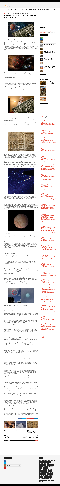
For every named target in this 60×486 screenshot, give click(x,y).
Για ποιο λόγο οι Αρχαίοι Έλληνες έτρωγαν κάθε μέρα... (47, 171)
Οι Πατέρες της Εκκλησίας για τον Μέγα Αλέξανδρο (47, 265)
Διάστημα (44, 466)
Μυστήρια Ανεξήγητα (9, 13)
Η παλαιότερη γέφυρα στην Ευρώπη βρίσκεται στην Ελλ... (48, 137)
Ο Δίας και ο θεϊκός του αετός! (45, 328)
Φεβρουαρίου (44, 337)
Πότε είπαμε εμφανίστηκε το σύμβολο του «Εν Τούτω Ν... (48, 320)
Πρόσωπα (45, 478)
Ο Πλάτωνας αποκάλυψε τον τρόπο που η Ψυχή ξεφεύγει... (47, 185)
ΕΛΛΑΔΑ (19, 9)
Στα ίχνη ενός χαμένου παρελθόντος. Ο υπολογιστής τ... (47, 204)
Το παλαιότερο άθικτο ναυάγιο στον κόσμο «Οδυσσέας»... (47, 152)
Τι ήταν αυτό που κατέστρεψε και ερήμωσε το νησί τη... (48, 290)
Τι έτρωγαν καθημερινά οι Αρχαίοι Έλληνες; (48, 306)
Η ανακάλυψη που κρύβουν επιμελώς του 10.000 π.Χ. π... (47, 300)
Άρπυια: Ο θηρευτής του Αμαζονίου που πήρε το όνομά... (48, 139)
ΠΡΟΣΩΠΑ (47, 9)
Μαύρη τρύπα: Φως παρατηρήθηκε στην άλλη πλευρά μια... (48, 167)
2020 (42, 338)
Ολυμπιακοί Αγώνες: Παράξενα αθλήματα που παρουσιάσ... (48, 220)
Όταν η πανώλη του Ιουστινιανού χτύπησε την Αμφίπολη (48, 206)
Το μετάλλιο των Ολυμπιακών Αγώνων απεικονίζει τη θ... (47, 274)
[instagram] (55, 1)
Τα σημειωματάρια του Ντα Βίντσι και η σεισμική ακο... (47, 246)
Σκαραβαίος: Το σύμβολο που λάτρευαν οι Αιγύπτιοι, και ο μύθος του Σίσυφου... (49, 67)
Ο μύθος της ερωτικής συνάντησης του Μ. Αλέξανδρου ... (47, 294)
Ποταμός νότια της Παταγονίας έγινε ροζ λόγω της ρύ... (48, 141)
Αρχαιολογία (46, 463)
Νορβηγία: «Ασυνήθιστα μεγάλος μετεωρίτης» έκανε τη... (48, 239)
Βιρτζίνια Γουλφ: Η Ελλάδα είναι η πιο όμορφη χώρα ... (48, 151)
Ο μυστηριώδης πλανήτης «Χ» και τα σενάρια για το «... (48, 242)
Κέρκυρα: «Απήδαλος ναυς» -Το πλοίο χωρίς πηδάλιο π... (48, 241)
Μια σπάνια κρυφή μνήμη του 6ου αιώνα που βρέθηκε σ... (48, 173)
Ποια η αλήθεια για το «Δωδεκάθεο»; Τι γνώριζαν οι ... (47, 305)
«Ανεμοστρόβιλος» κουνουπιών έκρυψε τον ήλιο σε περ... (48, 244)
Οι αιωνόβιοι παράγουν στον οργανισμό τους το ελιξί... (48, 125)
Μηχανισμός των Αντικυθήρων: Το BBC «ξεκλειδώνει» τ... (47, 214)
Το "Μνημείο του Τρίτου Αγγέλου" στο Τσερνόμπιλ (47, 175)
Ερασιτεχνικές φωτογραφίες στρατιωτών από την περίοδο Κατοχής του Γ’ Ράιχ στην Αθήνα (50, 56)
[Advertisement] (48, 19)
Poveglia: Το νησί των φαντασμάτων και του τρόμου (48, 277)
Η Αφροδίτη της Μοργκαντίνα (48, 40)
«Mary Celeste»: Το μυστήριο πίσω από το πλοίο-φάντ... (48, 235)
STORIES (41, 481)
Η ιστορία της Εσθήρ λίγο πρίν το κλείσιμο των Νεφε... (48, 327)
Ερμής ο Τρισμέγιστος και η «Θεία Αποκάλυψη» (46, 325)
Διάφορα (51, 466)
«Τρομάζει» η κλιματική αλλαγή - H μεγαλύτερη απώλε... (48, 142)
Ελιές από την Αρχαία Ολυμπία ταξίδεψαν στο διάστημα (48, 197)
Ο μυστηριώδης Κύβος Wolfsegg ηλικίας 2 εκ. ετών (48, 288)
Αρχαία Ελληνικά (17, 484)
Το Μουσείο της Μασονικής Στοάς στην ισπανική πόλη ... (47, 179)
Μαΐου (43, 334)
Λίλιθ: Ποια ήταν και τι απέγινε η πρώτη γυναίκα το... (47, 181)
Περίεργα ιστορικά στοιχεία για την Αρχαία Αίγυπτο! (47, 308)
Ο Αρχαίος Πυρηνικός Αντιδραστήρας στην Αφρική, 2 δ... (47, 231)
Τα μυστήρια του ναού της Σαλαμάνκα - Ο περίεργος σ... (47, 292)
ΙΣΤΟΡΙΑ (15, 9)
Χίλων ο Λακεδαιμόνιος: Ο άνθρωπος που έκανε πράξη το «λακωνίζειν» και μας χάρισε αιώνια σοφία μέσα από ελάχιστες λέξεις (49, 63)
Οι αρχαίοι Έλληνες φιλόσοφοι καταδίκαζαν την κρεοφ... (48, 126)
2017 (42, 341)
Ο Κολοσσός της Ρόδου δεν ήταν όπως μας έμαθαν (47, 303)
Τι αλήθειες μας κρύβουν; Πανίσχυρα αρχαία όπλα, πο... (48, 132)
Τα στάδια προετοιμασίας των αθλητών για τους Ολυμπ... (47, 267)
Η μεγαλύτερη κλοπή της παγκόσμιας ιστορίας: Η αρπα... (48, 275)
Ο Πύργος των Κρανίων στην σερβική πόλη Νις (48, 198)
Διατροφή (48, 466)
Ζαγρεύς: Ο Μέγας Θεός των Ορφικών (47, 217)
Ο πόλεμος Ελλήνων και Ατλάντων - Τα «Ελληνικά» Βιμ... (47, 189)
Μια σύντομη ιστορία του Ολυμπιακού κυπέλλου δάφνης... (47, 154)
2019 (42, 339)
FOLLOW (19, 465)
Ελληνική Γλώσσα (49, 469)
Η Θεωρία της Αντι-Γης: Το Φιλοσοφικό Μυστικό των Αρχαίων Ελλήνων (49, 59)
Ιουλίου (43, 117)
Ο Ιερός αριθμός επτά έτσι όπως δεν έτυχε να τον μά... (48, 177)
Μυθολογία (44, 475)
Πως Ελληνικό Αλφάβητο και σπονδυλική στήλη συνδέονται (47, 195)
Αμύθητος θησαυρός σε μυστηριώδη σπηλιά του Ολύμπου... (48, 202)
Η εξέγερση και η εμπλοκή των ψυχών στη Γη (48, 188)
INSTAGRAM (8, 465)
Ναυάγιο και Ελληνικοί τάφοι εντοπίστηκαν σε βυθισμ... (48, 318)
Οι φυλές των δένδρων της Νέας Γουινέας (47, 123)
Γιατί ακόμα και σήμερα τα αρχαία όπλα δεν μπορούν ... (48, 209)
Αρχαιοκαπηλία (42, 463)
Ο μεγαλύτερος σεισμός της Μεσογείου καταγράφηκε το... (47, 253)
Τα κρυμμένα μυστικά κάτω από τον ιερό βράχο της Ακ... (48, 249)
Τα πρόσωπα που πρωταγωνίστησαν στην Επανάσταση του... (47, 255)
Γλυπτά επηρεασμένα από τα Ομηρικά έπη (47, 168)
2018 (42, 340)
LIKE (19, 460)
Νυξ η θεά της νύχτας (44, 218)
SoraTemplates (9, 484)
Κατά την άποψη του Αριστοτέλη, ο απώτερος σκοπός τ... (48, 210)
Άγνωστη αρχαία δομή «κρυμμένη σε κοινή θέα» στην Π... (47, 323)
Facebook (51, 31)
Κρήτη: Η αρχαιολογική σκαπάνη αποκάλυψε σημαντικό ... (48, 147)
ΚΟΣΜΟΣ (27, 9)
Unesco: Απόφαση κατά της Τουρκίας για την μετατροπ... (48, 261)
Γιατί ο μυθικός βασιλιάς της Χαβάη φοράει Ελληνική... (47, 316)
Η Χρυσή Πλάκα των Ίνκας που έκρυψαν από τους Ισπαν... (48, 212)
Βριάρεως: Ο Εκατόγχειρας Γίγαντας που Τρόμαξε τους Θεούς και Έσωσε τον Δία (49, 52)
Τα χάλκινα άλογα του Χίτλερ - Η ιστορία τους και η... (48, 149)
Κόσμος (51, 472)
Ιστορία (48, 472)
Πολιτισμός (41, 478)
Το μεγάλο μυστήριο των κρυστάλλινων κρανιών (47, 226)
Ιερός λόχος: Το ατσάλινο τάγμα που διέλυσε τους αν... (48, 268)
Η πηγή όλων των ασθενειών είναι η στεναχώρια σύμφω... (46, 296)
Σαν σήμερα (49, 478)
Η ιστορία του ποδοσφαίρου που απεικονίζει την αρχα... (48, 160)
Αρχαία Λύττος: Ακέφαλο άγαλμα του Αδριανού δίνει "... (48, 122)
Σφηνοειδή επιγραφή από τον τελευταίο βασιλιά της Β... (47, 248)
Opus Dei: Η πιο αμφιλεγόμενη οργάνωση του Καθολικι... (48, 279)
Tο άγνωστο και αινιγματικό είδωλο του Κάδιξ (48, 145)
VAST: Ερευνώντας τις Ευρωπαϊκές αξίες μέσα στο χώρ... (48, 199)
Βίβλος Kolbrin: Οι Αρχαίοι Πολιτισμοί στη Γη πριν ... (48, 187)
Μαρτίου (43, 336)
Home (6, 9)
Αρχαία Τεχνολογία (51, 460)
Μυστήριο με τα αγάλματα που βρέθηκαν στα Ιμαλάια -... (48, 251)
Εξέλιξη (41, 472)
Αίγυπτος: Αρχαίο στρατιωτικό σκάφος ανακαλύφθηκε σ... (47, 130)
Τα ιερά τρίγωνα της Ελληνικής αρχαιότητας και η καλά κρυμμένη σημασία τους (50, 38)
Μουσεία (41, 475)
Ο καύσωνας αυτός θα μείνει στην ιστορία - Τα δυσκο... (48, 165)
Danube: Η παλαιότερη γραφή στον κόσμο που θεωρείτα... (48, 169)
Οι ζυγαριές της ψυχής (44, 291)
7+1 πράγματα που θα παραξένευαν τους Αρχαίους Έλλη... (47, 216)
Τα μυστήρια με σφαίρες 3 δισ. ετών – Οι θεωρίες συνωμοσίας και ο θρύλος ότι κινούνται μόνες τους (9, 430)
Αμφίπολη (41, 460)
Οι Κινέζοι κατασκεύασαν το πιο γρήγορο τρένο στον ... (48, 298)
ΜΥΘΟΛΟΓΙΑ (23, 9)
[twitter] (52, 1)
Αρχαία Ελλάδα (46, 460)
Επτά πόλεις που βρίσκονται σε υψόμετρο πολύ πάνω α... (47, 329)
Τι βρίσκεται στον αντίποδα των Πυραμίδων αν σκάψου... (48, 193)
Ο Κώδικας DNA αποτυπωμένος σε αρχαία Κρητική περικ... (47, 284)
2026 (42, 105)
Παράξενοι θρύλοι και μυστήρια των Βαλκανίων (48, 227)
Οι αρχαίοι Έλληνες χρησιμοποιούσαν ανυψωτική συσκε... (47, 134)
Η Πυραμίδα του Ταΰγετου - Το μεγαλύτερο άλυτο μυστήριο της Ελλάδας (20, 430)
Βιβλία (40, 466)
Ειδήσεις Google (42, 32)
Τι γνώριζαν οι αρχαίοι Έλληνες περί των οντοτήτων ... (47, 283)
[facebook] (51, 1)
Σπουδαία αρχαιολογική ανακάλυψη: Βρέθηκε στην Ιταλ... (48, 163)
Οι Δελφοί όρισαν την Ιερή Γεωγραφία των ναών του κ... (47, 191)
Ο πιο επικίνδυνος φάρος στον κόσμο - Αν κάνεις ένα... (47, 263)
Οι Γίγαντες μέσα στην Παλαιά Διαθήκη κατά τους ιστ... (48, 286)
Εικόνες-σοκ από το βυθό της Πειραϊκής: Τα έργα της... (47, 229)
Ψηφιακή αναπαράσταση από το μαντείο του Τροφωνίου (48, 258)
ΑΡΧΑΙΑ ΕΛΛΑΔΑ (10, 9)
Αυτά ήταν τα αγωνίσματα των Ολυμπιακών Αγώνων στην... (48, 272)
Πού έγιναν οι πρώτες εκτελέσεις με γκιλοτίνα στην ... (48, 321)
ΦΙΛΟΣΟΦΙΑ (43, 9)
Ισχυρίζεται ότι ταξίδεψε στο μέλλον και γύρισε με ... (48, 183)
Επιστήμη (44, 472)
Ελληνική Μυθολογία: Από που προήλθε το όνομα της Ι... (47, 310)
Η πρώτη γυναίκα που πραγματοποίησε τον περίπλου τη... (48, 158)
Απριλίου (43, 335)
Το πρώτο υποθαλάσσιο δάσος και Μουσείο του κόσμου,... (48, 135)
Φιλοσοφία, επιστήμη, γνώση (45, 178)
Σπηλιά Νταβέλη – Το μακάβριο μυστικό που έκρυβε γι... (48, 118)
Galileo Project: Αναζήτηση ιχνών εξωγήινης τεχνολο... (48, 156)
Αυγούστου (43, 116)
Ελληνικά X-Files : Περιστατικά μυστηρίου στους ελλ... (47, 120)
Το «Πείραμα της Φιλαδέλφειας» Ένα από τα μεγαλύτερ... (48, 301)
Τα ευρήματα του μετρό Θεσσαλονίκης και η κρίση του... (48, 144)
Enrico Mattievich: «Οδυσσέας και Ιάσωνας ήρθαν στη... (48, 331)
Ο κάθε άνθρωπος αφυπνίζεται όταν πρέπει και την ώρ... (48, 314)
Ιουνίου (43, 333)
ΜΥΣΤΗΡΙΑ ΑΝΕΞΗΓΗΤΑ (32, 9)
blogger (36, 440)
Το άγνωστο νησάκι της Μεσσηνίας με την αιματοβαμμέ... (47, 128)
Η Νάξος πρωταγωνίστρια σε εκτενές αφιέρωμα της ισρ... (48, 161)
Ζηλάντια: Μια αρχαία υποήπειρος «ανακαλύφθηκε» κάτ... (46, 224)
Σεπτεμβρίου (44, 115)
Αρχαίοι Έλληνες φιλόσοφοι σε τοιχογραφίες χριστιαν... (48, 221)
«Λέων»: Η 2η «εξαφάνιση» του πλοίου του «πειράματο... (47, 270)
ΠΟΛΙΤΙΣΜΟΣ (39, 9)
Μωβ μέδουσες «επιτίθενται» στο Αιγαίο (47, 207)
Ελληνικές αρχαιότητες (42, 469)
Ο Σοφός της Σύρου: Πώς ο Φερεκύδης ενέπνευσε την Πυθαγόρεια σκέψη (50, 87)
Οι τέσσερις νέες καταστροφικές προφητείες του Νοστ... (48, 232)
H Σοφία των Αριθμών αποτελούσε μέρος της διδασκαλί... (48, 237)
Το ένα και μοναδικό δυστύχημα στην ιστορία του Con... (48, 257)
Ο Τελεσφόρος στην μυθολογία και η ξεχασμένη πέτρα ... (48, 281)
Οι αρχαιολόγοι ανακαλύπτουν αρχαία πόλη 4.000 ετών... (48, 311)
